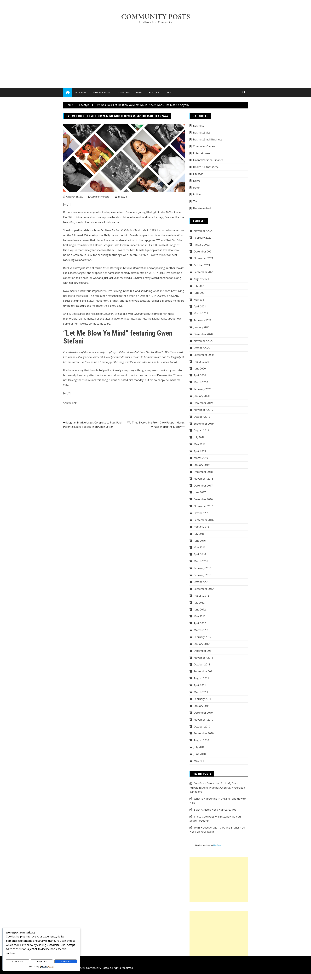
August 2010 (201, 740)
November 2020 (203, 341)
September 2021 (204, 272)
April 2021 (200, 306)
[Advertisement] (155, 51)
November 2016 (203, 506)
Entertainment (102, 92)
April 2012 (200, 623)
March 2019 (201, 458)
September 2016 (204, 520)
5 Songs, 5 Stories (135, 318)
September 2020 (204, 355)
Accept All (65, 961)
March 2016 (201, 561)
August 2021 (201, 279)
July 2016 (199, 533)
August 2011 (201, 678)
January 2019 (202, 465)
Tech (168, 92)
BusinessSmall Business (207, 139)
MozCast (217, 845)
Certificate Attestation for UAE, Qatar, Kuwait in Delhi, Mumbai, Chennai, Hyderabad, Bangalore (218, 787)
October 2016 (202, 513)
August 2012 (201, 595)
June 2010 (200, 754)
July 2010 (199, 747)
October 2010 (202, 726)
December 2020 (203, 334)
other (196, 187)
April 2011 (200, 685)
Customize (17, 961)
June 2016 (200, 540)
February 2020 (202, 389)
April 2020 (200, 375)
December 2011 (203, 651)
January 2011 (202, 706)
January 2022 (202, 244)
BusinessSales (201, 132)
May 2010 (199, 761)
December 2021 (203, 251)
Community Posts (155, 16)
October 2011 (202, 664)
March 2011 (201, 692)
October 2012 (202, 582)
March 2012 (201, 630)
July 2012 (199, 602)
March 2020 (201, 382)
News (139, 92)
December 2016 (203, 499)
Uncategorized (202, 208)
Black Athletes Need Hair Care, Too (215, 809)
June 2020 (200, 368)
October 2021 (202, 265)
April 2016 (200, 554)
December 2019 (203, 403)
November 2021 (203, 258)
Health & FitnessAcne (206, 167)
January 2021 (202, 327)
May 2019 (199, 444)
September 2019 (204, 423)
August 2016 (201, 527)
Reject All (41, 961)
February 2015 (202, 575)
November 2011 (203, 657)
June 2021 (200, 292)
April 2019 (200, 451)
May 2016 (199, 547)
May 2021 (199, 299)
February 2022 (202, 237)
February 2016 (202, 568)
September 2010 (204, 733)
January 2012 (202, 644)
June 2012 (200, 609)
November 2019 (203, 410)
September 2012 (204, 589)
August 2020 (201, 361)
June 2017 (200, 492)
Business (80, 92)
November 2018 (203, 478)
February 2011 (202, 699)
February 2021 (202, 320)
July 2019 (199, 437)
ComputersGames (204, 146)
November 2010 (203, 719)
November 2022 (203, 231)
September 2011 (204, 671)
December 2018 (203, 472)
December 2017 (203, 485)
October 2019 (202, 416)
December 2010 (203, 712)
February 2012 (202, 637)
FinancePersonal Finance (208, 160)
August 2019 (201, 430)
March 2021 (201, 313)
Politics (154, 92)
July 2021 (199, 286)
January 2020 (202, 396)
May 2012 (199, 616)
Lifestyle (124, 92)
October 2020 (202, 348)
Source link (70, 403)
